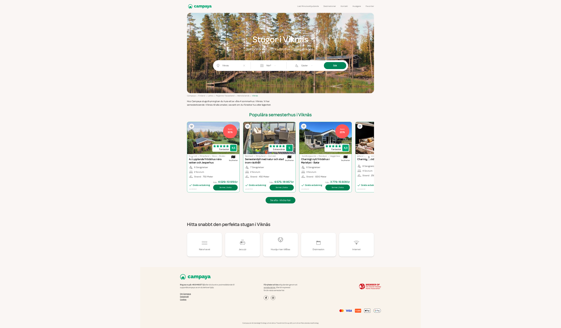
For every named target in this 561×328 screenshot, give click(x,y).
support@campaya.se (188, 287)
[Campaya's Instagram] (273, 297)
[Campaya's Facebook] (266, 297)
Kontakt (344, 6)
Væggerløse (335, 156)
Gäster (304, 65)
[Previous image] (192, 157)
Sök (335, 65)
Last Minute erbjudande (308, 6)
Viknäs (255, 95)
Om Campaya (185, 294)
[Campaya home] (199, 6)
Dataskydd (184, 297)
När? (268, 65)
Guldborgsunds (309, 156)
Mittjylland (204, 156)
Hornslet (272, 156)
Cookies (183, 300)
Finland (201, 95)
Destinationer (329, 6)
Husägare (357, 6)
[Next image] (369, 157)
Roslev (222, 156)
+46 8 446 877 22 (198, 285)
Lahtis (210, 95)
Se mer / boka (225, 187)
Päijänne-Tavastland (225, 95)
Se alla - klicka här (280, 200)
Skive (214, 156)
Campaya (191, 95)
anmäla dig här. (270, 287)
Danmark (249, 156)
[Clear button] (244, 65)
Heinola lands (243, 95)
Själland (359, 156)
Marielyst (323, 156)
